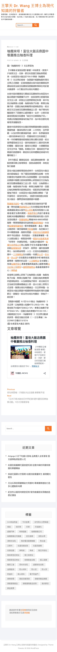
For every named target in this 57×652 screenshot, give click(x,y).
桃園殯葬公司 (25, 207)
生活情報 (25, 60)
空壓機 (30, 229)
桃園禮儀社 (33, 213)
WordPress (35, 648)
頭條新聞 (10, 579)
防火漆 (14, 257)
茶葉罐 (27, 613)
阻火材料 (29, 210)
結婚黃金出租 (30, 560)
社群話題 (10, 550)
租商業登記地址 (13, 555)
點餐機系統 (16, 248)
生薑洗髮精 (37, 546)
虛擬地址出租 (38, 565)
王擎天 (9, 546)
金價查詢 (10, 569)
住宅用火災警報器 (41, 522)
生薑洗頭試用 (23, 546)
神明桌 (14, 270)
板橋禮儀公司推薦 (14, 536)
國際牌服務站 (29, 267)
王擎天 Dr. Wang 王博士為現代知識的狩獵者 (27, 8)
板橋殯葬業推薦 (16, 226)
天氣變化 (38, 527)
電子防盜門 (34, 574)
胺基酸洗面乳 (13, 204)
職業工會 (10, 565)
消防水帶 (41, 536)
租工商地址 (29, 555)
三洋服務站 (18, 254)
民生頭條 (29, 536)
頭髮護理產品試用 (30, 583)
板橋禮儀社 (16, 264)
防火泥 (40, 254)
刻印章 (18, 527)
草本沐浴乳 (23, 565)
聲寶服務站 (24, 219)
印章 (28, 527)
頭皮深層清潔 (24, 579)
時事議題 (22, 532)
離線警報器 (38, 223)
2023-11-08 (14, 47)
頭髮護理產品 (12, 583)
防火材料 (22, 569)
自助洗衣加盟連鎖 (41, 232)
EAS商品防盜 (12, 522)
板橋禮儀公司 (36, 532)
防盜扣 (9, 574)
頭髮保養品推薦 (41, 579)
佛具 (9, 527)
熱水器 (42, 541)
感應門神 (10, 532)
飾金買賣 (10, 588)
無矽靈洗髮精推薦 (28, 541)
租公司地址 (42, 550)
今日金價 (25, 522)
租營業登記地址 (13, 560)
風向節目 (45, 583)
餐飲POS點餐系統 (41, 238)
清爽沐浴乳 (11, 541)
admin (16, 60)
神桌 (31, 550)
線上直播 (43, 560)
